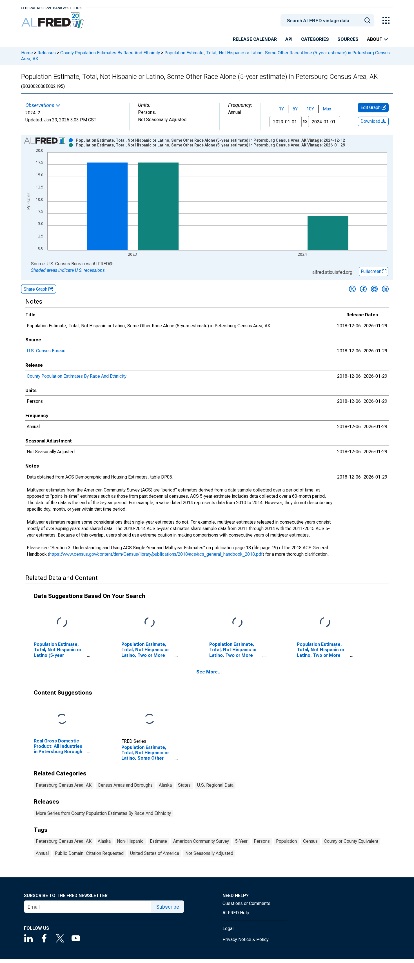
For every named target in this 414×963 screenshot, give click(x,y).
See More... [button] (209, 672)
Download (370, 121)
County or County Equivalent (351, 841)
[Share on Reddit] (374, 289)
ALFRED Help (235, 912)
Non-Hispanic (130, 841)
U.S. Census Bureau (46, 350)
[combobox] (328, 20)
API (289, 39)
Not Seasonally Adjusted (209, 853)
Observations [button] (40, 105)
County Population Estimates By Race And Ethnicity (110, 52)
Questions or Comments (246, 903)
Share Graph (36, 289)
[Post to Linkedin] (385, 289)
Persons (262, 841)
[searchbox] (328, 21)
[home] (53, 20)
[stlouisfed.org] (51, 7)
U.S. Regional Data (215, 785)
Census (310, 841)
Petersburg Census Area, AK (64, 785)
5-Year (241, 841)
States (184, 785)
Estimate (158, 841)
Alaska (165, 785)
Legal (227, 928)
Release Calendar (255, 39)
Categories (315, 39)
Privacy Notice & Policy (245, 939)
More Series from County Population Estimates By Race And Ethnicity (103, 813)
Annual (42, 853)
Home (27, 52)
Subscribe (167, 907)
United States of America (154, 853)
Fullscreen (371, 271)
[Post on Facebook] (363, 289)
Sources (348, 39)
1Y (281, 109)
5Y (295, 109)
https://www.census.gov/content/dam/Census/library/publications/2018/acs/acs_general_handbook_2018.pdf (156, 554)
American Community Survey (201, 841)
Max (327, 109)
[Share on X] (352, 289)
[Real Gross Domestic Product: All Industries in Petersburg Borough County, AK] (62, 719)
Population (286, 841)
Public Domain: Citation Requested (89, 853)
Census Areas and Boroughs (125, 785)
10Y (310, 109)
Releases (46, 52)
